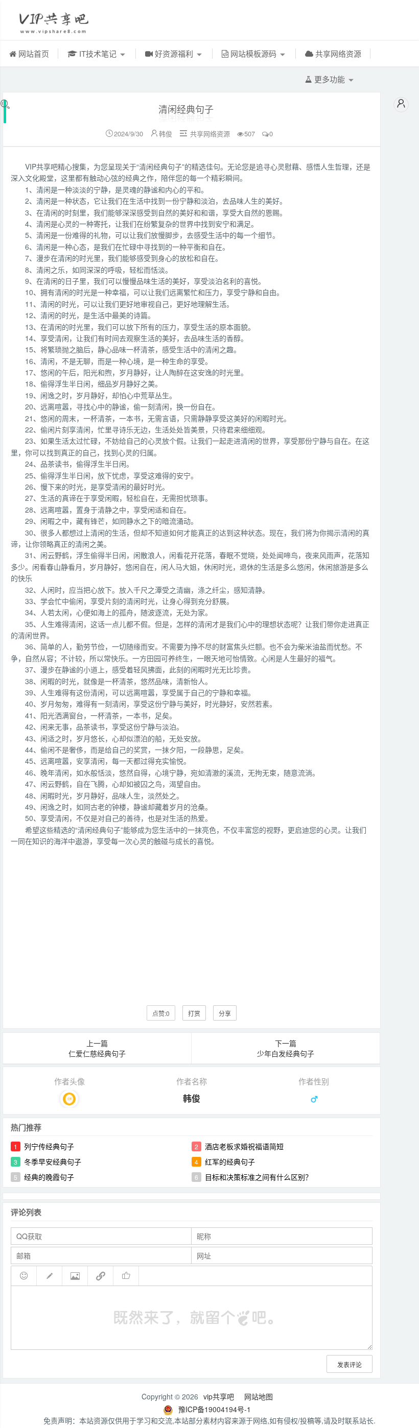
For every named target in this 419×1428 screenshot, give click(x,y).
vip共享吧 (218, 1396)
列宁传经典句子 (49, 1146)
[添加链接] (100, 1276)
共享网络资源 (337, 53)
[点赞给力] (126, 1276)
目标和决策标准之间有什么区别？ (258, 1177)
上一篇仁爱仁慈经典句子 (97, 1048)
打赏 (194, 1013)
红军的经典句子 (230, 1161)
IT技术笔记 (98, 53)
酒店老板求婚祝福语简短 (244, 1146)
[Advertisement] (192, 918)
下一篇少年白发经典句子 (285, 1048)
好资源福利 (174, 53)
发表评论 (349, 1364)
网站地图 (258, 1396)
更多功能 (329, 79)
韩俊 (165, 133)
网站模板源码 (253, 53)
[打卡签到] (49, 1276)
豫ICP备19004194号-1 (214, 1409)
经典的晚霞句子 (49, 1177)
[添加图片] (75, 1276)
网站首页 (32, 53)
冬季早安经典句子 (52, 1161)
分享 (225, 1013)
